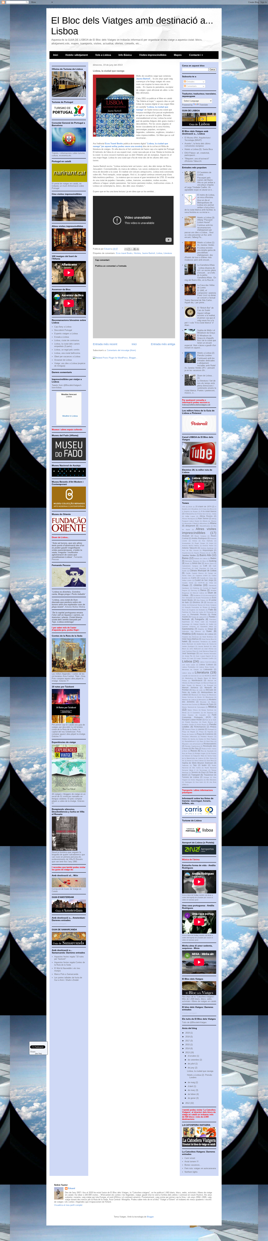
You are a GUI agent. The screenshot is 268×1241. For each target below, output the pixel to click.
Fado (210, 609)
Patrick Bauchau (191, 722)
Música (212, 706)
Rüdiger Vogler (200, 753)
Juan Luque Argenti (203, 656)
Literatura (167, 253)
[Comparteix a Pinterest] (137, 249)
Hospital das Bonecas (190, 637)
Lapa (191, 658)
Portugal (211, 729)
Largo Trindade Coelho (205, 658)
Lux (200, 676)
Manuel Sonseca (190, 687)
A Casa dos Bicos (207, 509)
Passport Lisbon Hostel (192, 720)
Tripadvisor (208, 775)
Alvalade (186, 536)
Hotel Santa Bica (208, 639)
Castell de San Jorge (204, 580)
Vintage (206, 777)
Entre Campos (211, 605)
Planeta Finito (190, 729)
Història (137, 253)
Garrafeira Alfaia (206, 626)
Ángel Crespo (200, 543)
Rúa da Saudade (207, 751)
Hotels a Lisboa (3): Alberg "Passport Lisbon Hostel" (206, 220)
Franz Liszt (199, 622)
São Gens (210, 758)
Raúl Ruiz (210, 741)
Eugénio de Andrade (197, 610)
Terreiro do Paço (198, 772)
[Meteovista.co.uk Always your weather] (68, 420)
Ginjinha (201, 629)
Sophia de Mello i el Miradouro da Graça (206, 331)
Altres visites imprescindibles (199, 530)
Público (184, 739)
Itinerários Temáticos (200, 641)
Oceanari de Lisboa (63, 360)
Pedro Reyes (201, 724)
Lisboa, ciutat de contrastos (66, 340)
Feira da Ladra (197, 612)
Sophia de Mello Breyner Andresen (197, 763)
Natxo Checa (193, 710)
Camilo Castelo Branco (195, 573)
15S (183, 507)
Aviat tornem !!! (192, 1161)
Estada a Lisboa (61, 337)
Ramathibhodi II (190, 741)
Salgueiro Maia (198, 756)
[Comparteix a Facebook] (134, 249)
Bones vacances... (193, 1165)
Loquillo (185, 676)
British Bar (196, 563)
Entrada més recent (105, 344)
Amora (194, 541)
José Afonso (208, 649)
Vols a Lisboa (103, 55)
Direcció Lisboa (198, 593)
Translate (203, 105)
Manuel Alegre (195, 683)
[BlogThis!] (128, 249)
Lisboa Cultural (206, 665)
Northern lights (191, 1172)
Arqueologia (208, 550)
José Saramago (189, 653)
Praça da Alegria (188, 732)
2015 (187, 1044)
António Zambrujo (207, 548)
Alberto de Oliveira (209, 521)
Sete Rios (210, 760)
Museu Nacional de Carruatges (193, 707)
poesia (201, 729)
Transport (195, 775)
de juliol (191, 1063)
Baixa (185, 558)
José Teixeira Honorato (207, 653)
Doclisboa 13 (198, 595)
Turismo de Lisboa (190, 777)
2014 (187, 1048)
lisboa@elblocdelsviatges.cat (196, 405)
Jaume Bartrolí (148, 253)
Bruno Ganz (209, 563)
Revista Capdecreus (192, 746)
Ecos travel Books (124, 253)
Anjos (211, 543)
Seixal (189, 760)
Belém (213, 558)
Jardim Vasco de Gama (205, 644)
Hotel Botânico (207, 637)
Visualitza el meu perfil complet (68, 1205)
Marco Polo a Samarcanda (66, 974)
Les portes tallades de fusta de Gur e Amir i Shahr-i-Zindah (68, 978)
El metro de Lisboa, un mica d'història (206, 196)
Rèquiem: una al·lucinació (191, 744)
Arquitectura (186, 553)
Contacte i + (196, 55)
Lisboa (159, 253)
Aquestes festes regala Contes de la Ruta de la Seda (69, 963)
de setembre (194, 1060)
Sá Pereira (212, 753)
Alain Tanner (203, 518)
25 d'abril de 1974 (203, 506)
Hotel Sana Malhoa (190, 639)
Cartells (202, 578)
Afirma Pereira (206, 516)
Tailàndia (185, 765)
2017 (187, 1041)
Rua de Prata (187, 753)
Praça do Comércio (205, 734)
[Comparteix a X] (131, 249)
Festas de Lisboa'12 (198, 617)
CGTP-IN (201, 583)
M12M (207, 676)
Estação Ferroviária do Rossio (196, 607)
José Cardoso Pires (189, 651)
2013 (187, 1052)
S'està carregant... (60, 924)
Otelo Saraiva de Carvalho (194, 715)
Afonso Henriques (188, 518)
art (209, 553)
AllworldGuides (204, 526)
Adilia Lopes (190, 516)
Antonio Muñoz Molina (190, 545)
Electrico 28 (198, 602)
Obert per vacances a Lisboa (67, 356)
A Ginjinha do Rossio (190, 511)
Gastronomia (188, 629)
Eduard (71, 1188)
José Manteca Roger (206, 651)
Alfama (213, 523)
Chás (211, 583)
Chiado (185, 585)
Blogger (150, 1217)
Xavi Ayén (199, 782)
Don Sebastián (187, 598)
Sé (183, 760)
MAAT (214, 676)
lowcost (193, 676)
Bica (204, 561)
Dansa (203, 590)
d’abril (191, 1086)
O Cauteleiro (195, 712)
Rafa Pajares (211, 739)
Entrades (190, 81)
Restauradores (210, 744)
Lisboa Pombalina (188, 667)
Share (32, 1052)
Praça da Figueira (206, 732)
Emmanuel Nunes (196, 605)
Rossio (194, 751)
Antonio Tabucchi (189, 548)
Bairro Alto (205, 555)
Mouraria (203, 702)
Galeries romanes (189, 626)
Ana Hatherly (207, 541)
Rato (201, 741)
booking (212, 561)
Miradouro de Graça (198, 695)
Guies (209, 631)
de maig (192, 1082)
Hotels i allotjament (76, 55)
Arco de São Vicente (190, 550)
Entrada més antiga (163, 344)
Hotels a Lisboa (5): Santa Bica (199, 149)
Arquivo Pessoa (199, 553)
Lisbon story (186, 673)
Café (205, 566)
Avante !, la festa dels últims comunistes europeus (197, 144)
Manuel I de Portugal (204, 685)
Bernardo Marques (192, 561)
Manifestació (197, 680)
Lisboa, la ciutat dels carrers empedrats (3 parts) (67, 345)
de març (192, 1090)
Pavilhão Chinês (188, 724)
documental (209, 595)
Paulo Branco (207, 722)
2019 (187, 1033)
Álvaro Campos (200, 536)
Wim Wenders (211, 780)
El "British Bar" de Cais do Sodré (205, 309)
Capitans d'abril (202, 575)
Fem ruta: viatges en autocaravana (200, 1168)
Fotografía (199, 619)
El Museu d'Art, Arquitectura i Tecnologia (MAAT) (198, 138)
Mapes (178, 55)
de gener (192, 1098)
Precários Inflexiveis (189, 736)
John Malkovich (195, 649)
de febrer (192, 1094)
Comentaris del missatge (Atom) (121, 350)
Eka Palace (201, 600)
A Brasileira (194, 509)
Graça (210, 629)
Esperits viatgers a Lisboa (66, 333)
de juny (191, 1068)
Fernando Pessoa (198, 614)
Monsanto (202, 699)
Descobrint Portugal (63, 330)
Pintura (213, 727)
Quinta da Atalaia (197, 739)
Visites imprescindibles (152, 55)
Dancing (194, 590)
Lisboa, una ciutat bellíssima (67, 353)
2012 (187, 1103)
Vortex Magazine (197, 780)
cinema (198, 585)
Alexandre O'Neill (190, 523)
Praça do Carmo (188, 734)
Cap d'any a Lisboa (62, 327)
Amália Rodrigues (199, 538)
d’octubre (192, 1056)
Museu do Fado (206, 704)
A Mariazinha (189, 514)
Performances (200, 727)
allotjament (190, 526)
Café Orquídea (200, 568)
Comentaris (191, 86)
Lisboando (207, 669)
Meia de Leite (197, 690)
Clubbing (196, 588)
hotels (185, 641)
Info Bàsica (125, 55)
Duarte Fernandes (202, 598)
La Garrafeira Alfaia (205, 265)
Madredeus (189, 678)
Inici (55, 55)
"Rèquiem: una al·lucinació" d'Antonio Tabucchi (197, 159)
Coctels (205, 588)
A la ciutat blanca (208, 511)
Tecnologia (203, 770)
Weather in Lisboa (70, 416)
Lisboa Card (204, 662)
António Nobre (208, 545)
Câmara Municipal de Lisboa (203, 570)
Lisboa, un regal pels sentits (67, 350)
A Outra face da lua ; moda (206, 514)
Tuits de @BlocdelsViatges (194, 1022)
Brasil (187, 563)
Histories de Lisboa (205, 634)
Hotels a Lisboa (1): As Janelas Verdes (206, 243)
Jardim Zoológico (188, 646)
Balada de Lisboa (200, 558)
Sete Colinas (199, 760)
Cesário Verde (187, 583)
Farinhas (185, 612)
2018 (190, 507)
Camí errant (190, 1158)
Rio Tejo (195, 748)
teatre (204, 765)
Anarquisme (186, 543)
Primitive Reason (207, 736)
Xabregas (188, 782)
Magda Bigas (203, 678)
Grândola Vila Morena (191, 631)
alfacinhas (203, 523)
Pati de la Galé (210, 720)
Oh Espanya (208, 712)
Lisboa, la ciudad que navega (200, 1071)
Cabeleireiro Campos (190, 566)
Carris (193, 578)
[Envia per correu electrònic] (125, 249)
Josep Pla (188, 656)
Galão (211, 624)
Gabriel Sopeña (199, 624)
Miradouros (209, 697)
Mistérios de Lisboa (189, 699)
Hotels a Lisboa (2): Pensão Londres (206, 354)
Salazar (187, 756)
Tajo (195, 765)
